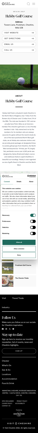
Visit (4, 298)
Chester (5, 361)
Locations (6, 374)
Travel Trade (18, 298)
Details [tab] (19, 181)
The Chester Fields (22, 278)
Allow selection (19, 249)
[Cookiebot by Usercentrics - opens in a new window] (27, 176)
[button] (33, 4)
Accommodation (9, 379)
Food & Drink (8, 383)
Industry (5, 308)
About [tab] (31, 181)
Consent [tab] (7, 181)
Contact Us (6, 406)
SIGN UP (18, 351)
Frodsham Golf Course (23, 265)
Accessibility (20, 403)
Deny (19, 255)
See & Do (6, 370)
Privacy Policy (22, 401)
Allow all (19, 242)
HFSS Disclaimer (8, 401)
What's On (6, 366)
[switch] (33, 221)
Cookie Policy (7, 403)
